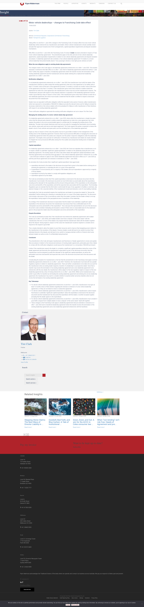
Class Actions (75, 598)
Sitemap (81, 598)
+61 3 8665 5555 (26, 527)
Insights (7, 15)
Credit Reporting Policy (65, 598)
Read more (27, 427)
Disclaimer (87, 598)
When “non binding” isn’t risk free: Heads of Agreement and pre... (108, 422)
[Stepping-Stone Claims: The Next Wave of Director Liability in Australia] (35, 406)
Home (2, 15)
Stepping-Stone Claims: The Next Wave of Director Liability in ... (35, 422)
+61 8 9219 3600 (26, 547)
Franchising (65, 35)
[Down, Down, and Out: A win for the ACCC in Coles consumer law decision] (84, 406)
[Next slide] (27, 434)
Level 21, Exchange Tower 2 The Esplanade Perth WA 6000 (27, 541)
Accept (68, 604)
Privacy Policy (95, 598)
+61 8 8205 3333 (26, 468)
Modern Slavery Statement (52, 598)
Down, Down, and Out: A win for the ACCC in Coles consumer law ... (83, 422)
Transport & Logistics (39, 38)
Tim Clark (36, 30)
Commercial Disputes (40, 35)
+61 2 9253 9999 (26, 567)
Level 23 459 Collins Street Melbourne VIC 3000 (26, 521)
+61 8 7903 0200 (26, 507)
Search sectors (30, 379)
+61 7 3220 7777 (26, 487)
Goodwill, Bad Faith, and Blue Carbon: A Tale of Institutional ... (59, 422)
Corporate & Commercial (54, 35)
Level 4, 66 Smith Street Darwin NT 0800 (24, 501)
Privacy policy (75, 604)
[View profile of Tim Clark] (38, 327)
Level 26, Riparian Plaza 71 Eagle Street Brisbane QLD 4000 (27, 481)
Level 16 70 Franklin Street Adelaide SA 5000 (25, 461)
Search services (31, 383)
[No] (142, 604)
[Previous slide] (24, 434)
